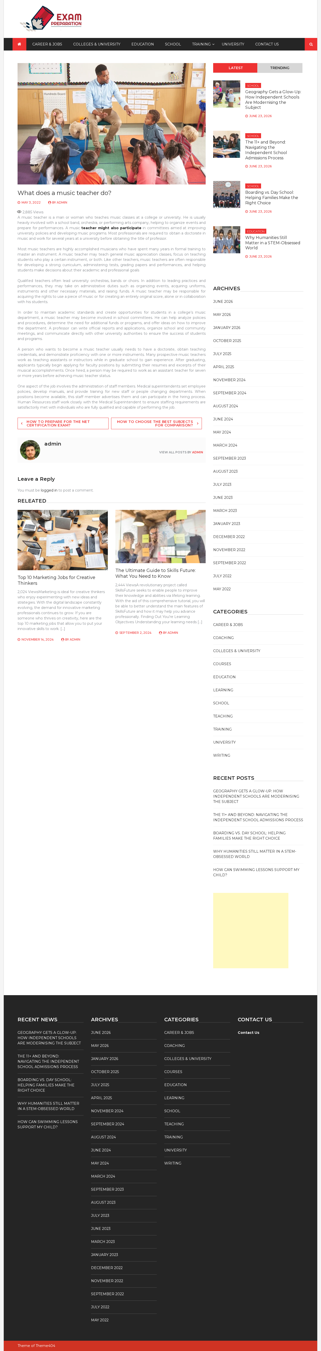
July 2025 (222, 354)
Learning (223, 690)
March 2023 (225, 510)
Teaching (223, 716)
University (233, 44)
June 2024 (223, 419)
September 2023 (229, 458)
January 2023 (226, 523)
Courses (222, 664)
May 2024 (222, 432)
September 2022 (229, 563)
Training (201, 44)
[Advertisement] (250, 930)
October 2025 (227, 341)
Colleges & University (96, 44)
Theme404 (45, 1345)
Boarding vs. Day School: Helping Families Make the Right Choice (271, 197)
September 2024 (229, 393)
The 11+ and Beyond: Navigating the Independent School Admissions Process (266, 150)
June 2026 (223, 301)
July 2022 (222, 576)
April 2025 (223, 367)
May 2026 (222, 314)
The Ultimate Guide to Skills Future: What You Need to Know (155, 573)
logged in (49, 490)
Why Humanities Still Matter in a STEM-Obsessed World (272, 243)
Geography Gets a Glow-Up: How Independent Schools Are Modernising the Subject (273, 99)
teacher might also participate (110, 228)
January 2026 (226, 327)
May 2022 (222, 589)
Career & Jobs (47, 44)
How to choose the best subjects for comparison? (155, 423)
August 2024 (225, 406)
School (173, 44)
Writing (221, 755)
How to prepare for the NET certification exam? (58, 423)
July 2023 (222, 484)
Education (142, 44)
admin (62, 202)
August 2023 (225, 471)
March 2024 (225, 445)
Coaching (223, 638)
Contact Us (267, 44)
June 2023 (223, 497)
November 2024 (229, 380)
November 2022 (229, 550)
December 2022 (229, 537)
